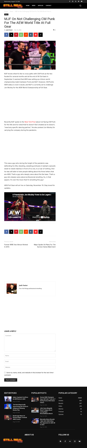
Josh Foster (9, 30)
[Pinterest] (16, 35)
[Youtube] (81, 1)
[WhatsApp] (21, 35)
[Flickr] (70, 441)
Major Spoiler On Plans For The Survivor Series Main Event (45, 246)
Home (6, 11)
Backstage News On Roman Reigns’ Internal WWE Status (20, 417)
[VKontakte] (79, 441)
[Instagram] (73, 1)
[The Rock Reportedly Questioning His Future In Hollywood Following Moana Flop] (7, 406)
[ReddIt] (26, 35)
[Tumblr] (31, 35)
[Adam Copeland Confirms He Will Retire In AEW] (7, 399)
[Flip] (36, 35)
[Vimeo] (78, 1)
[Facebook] (70, 1)
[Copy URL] (40, 35)
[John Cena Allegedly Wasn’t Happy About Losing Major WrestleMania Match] (35, 410)
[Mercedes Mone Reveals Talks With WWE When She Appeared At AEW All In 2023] (35, 421)
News (11, 11)
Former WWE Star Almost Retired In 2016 (16, 246)
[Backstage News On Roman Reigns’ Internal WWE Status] (7, 417)
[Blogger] (60, 441)
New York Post (30, 122)
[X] (75, 1)
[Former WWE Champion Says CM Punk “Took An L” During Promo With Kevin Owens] (35, 399)
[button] (80, 5)
